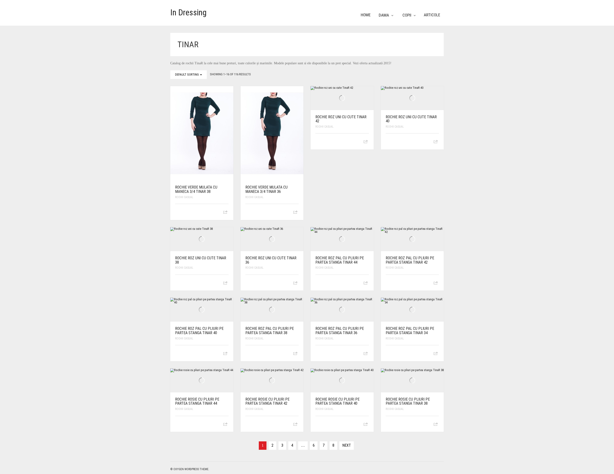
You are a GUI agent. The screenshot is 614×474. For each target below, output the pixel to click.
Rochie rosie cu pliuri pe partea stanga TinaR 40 (337, 401)
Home (366, 14)
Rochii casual (184, 197)
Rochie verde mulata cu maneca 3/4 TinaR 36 (266, 189)
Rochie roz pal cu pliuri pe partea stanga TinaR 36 (339, 330)
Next (346, 445)
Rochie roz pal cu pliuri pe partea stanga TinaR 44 (339, 260)
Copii (406, 15)
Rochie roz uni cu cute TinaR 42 (340, 119)
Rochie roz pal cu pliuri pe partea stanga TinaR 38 (269, 330)
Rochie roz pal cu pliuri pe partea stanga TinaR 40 (199, 330)
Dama (384, 15)
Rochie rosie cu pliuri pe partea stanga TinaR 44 (197, 401)
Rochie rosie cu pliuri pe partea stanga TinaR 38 (408, 401)
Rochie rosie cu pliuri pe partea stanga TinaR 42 (267, 401)
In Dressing (188, 13)
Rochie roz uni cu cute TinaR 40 (411, 119)
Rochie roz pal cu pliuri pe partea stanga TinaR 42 (410, 260)
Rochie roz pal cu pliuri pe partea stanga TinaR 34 (410, 330)
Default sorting (187, 74)
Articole (432, 14)
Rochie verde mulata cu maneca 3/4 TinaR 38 (196, 189)
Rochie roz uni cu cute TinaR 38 (200, 260)
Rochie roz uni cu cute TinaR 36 (270, 260)
